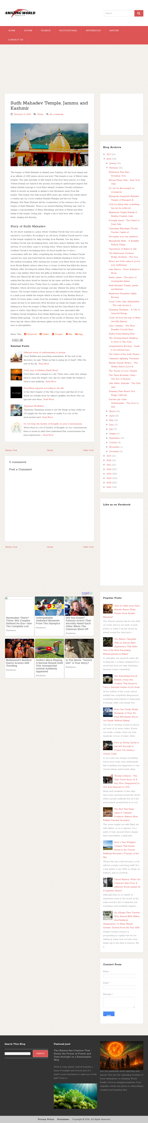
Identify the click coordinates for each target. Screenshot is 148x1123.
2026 (109, 487)
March (112, 411)
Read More (44, 363)
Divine (28, 30)
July (111, 429)
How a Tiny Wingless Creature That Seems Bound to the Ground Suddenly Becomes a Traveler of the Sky (121, 850)
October (113, 442)
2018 (109, 159)
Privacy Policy (46, 1119)
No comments (56, 114)
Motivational (68, 30)
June (111, 424)
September (115, 438)
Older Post (88, 450)
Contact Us (15, 40)
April (112, 416)
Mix (70, 334)
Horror (46, 30)
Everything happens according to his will (44, 388)
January (113, 163)
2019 (109, 456)
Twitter (45, 334)
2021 (109, 465)
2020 (109, 460)
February (114, 168)
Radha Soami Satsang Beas (122, 334)
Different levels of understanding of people (44, 352)
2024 (109, 478)
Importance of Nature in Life (123, 249)
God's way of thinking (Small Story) (41, 370)
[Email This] (13, 340)
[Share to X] (18, 340)
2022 (109, 469)
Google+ (58, 334)
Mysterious (93, 30)
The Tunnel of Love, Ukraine (123, 371)
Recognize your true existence (123, 236)
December (114, 451)
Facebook (31, 334)
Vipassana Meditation (34, 406)
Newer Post (11, 450)
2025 (109, 482)
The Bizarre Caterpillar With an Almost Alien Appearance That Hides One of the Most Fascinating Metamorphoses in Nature (120, 646)
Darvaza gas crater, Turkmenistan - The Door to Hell (124, 403)
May (111, 420)
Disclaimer (63, 1119)
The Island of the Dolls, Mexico (124, 354)
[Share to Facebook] (21, 340)
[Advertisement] (74, 70)
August (112, 433)
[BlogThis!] (16, 340)
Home (11, 30)
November (114, 447)
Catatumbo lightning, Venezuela (124, 358)
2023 (109, 474)
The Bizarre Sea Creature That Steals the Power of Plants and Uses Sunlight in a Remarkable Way (72, 1055)
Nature (114, 30)
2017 (109, 154)
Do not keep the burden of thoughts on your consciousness (53, 424)
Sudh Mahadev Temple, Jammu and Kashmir (49, 105)
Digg (80, 334)
